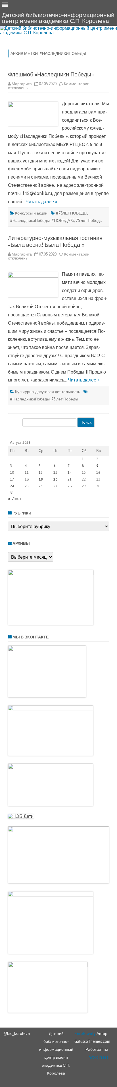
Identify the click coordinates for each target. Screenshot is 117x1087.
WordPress (98, 1057)
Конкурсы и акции (31, 213)
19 (41, 479)
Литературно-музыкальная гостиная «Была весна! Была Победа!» (55, 241)
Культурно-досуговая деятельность (47, 391)
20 (55, 479)
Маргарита (22, 84)
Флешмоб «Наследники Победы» (51, 74)
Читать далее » (41, 201)
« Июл (14, 498)
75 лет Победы (89, 220)
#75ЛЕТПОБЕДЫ (71, 213)
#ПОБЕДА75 (62, 220)
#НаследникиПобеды (30, 220)
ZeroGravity (85, 1033)
